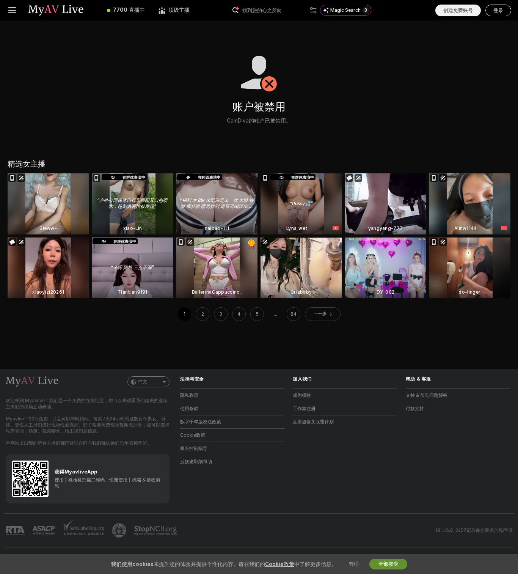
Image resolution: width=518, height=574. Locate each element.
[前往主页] (62, 10)
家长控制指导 (193, 448)
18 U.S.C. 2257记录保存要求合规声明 (473, 530)
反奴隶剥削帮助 (196, 461)
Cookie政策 (192, 435)
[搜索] (313, 10)
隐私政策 (189, 395)
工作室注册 (304, 408)
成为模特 (302, 395)
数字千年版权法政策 (200, 422)
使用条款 (189, 408)
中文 (142, 381)
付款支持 (415, 408)
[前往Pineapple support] (120, 530)
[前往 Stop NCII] (156, 530)
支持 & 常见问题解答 (426, 395)
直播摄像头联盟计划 (313, 422)
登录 (498, 10)
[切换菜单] (12, 10)
